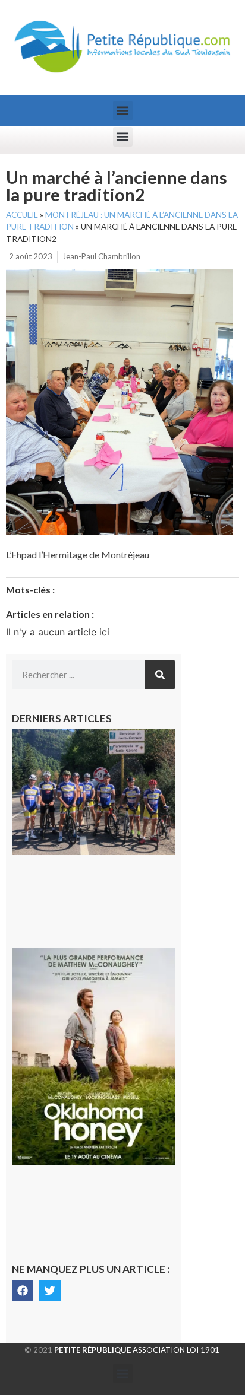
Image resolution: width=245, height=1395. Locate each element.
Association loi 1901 (136, 1350)
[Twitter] (50, 1290)
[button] (123, 110)
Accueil (22, 215)
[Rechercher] (160, 674)
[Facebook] (22, 1290)
